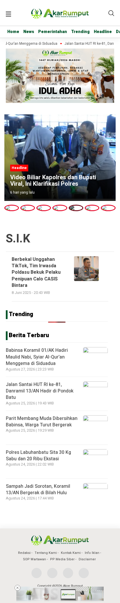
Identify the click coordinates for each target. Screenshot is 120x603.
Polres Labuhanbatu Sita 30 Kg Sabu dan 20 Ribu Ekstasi (38, 455)
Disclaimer (87, 559)
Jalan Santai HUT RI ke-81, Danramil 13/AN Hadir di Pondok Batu (39, 391)
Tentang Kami (46, 553)
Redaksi (24, 553)
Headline (103, 32)
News (28, 32)
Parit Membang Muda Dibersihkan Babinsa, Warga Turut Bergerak (41, 421)
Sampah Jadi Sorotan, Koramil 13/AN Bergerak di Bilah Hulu (38, 489)
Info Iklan (92, 553)
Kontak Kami (71, 553)
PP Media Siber (62, 559)
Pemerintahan (52, 32)
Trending (80, 32)
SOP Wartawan (34, 559)
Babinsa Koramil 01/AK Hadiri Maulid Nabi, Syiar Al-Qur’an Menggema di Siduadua (37, 357)
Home (13, 32)
